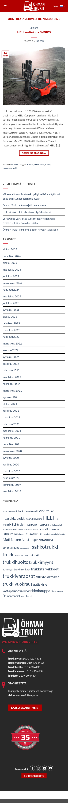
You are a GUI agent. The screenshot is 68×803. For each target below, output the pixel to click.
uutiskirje (40, 584)
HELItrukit (31, 524)
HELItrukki (39, 164)
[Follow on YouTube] (50, 768)
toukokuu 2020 (11, 471)
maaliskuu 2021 (12, 430)
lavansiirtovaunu (49, 529)
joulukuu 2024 (11, 276)
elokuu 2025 (10, 262)
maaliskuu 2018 (12, 491)
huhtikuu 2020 (11, 477)
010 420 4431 (32, 658)
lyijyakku (61, 534)
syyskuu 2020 (11, 457)
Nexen (16, 539)
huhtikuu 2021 (11, 424)
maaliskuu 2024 (12, 296)
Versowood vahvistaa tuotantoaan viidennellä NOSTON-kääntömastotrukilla (29, 221)
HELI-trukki (17, 524)
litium (21, 534)
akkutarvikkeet (9, 511)
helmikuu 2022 (11, 383)
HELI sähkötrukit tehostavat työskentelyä (27, 212)
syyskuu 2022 (11, 356)
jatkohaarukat (56, 525)
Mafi (6, 539)
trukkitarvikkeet (45, 569)
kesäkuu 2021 (11, 410)
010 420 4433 (32, 667)
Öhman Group (57, 591)
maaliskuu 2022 (12, 377)
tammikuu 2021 (12, 444)
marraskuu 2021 (12, 390)
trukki (48, 164)
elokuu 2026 (10, 249)
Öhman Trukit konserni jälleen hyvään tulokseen (30, 229)
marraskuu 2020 (12, 451)
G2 (52, 511)
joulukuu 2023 (11, 303)
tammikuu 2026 (12, 256)
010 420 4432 (35, 662)
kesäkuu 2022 (11, 363)
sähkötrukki (45, 547)
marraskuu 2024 (12, 283)
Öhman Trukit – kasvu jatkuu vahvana (24, 205)
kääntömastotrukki (13, 529)
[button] (5, 6)
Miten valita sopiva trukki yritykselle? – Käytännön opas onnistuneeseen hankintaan (32, 196)
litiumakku (32, 534)
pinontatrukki (43, 540)
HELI (48, 518)
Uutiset (34, 28)
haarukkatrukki (14, 518)
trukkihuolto (15, 562)
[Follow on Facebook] (32, 768)
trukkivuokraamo (47, 577)
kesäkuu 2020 (11, 464)
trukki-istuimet (21, 555)
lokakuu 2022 (10, 350)
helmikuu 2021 (11, 437)
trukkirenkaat (22, 569)
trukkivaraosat (19, 576)
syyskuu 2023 (11, 309)
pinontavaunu (11, 547)
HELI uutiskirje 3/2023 (34, 32)
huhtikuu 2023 (11, 336)
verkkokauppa (38, 590)
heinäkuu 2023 (11, 323)
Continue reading (34, 153)
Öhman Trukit (24, 596)
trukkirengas (8, 570)
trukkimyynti (42, 562)
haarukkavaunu (34, 518)
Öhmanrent (10, 595)
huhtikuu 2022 (11, 370)
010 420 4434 (35, 671)
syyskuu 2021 (11, 397)
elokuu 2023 (10, 316)
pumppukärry (25, 548)
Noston (28, 539)
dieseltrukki (30, 511)
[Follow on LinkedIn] (44, 768)
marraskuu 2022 (12, 343)
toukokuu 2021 (11, 417)
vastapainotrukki (10, 168)
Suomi (56, 6)
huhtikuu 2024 (11, 289)
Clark (20, 511)
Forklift (30, 164)
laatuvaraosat (31, 529)
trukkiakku (34, 555)
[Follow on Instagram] (38, 768)
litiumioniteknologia (48, 534)
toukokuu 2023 (11, 330)
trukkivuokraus (17, 584)
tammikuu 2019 (12, 484)
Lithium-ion (11, 534)
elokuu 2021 (10, 404)
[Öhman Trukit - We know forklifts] (34, 6)
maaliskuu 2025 (12, 269)
